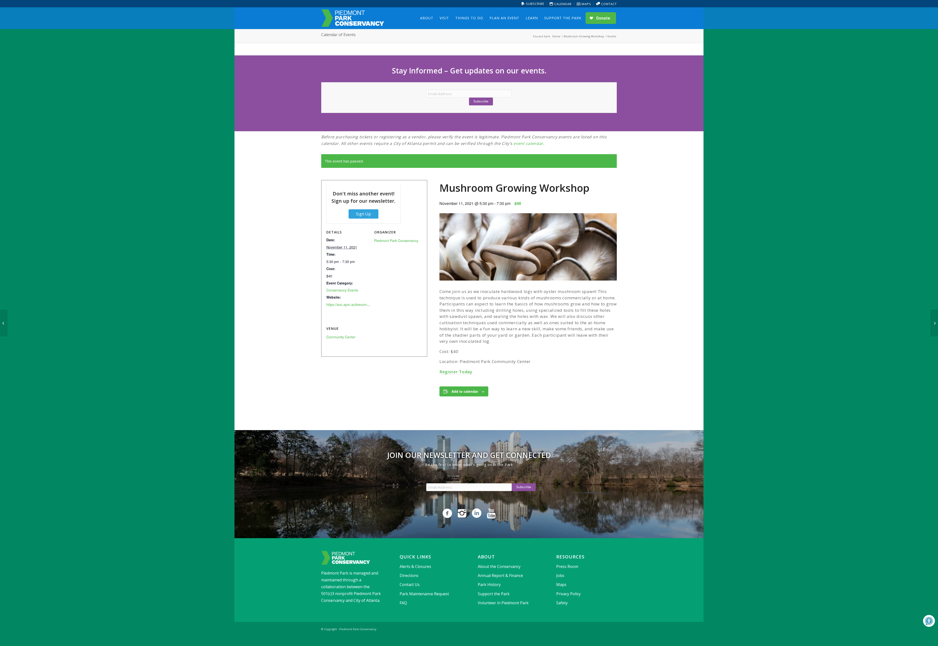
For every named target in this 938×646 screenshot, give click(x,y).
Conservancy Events (342, 290)
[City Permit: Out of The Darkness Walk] (4, 323)
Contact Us (410, 584)
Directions (409, 575)
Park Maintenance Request (424, 593)
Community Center (340, 336)
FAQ (403, 603)
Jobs (560, 575)
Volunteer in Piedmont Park (503, 603)
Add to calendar (464, 391)
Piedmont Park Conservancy (396, 240)
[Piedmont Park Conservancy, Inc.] (352, 18)
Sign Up (363, 214)
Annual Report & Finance (500, 575)
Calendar (562, 4)
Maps (586, 4)
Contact (608, 4)
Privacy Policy (568, 593)
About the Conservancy (499, 566)
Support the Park (494, 593)
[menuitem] (533, 3)
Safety (562, 603)
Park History (489, 584)
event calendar (528, 143)
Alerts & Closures (415, 566)
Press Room (567, 566)
